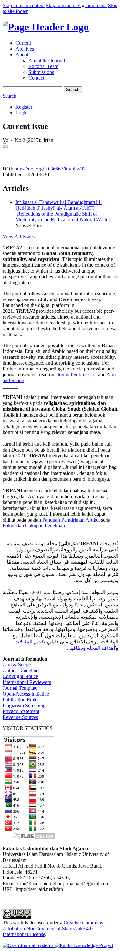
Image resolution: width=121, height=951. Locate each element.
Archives (24, 49)
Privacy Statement (21, 711)
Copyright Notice (20, 676)
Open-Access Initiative (26, 694)
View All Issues (19, 236)
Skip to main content (24, 5)
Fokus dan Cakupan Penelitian (34, 525)
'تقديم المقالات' (30, 641)
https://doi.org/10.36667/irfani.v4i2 (50, 168)
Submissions (41, 72)
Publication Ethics (21, 699)
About (21, 54)
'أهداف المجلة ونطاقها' (92, 648)
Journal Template (20, 688)
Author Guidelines (21, 670)
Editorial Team (43, 66)
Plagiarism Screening (24, 705)
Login (21, 112)
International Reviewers (27, 682)
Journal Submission (77, 374)
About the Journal (46, 60)
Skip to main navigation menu (76, 5)
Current (23, 43)
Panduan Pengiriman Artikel (71, 519)
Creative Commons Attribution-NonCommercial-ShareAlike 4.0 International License (53, 928)
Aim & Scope (17, 664)
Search (72, 89)
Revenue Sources (20, 717)
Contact (36, 78)
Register (23, 107)
